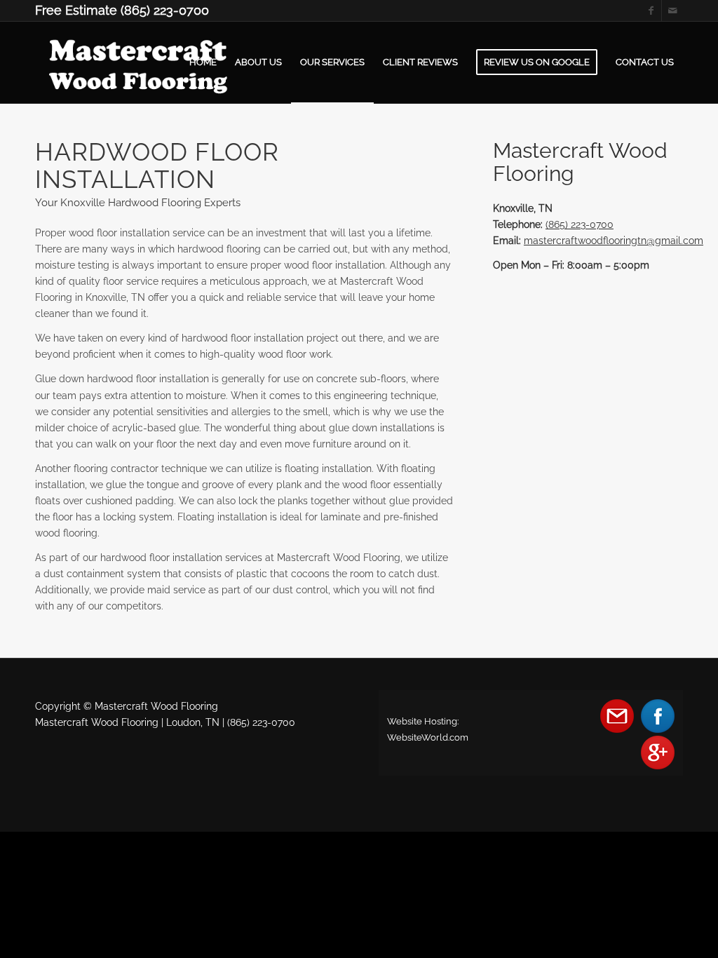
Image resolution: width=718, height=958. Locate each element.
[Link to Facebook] (651, 10)
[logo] (143, 62)
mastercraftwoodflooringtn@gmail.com (613, 240)
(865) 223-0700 (580, 224)
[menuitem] (203, 62)
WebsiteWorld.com (427, 737)
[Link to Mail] (672, 10)
